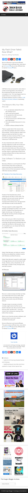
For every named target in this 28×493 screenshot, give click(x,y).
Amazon (7, 66)
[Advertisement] (14, 31)
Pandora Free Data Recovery (13, 174)
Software (6, 358)
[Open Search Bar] (26, 14)
